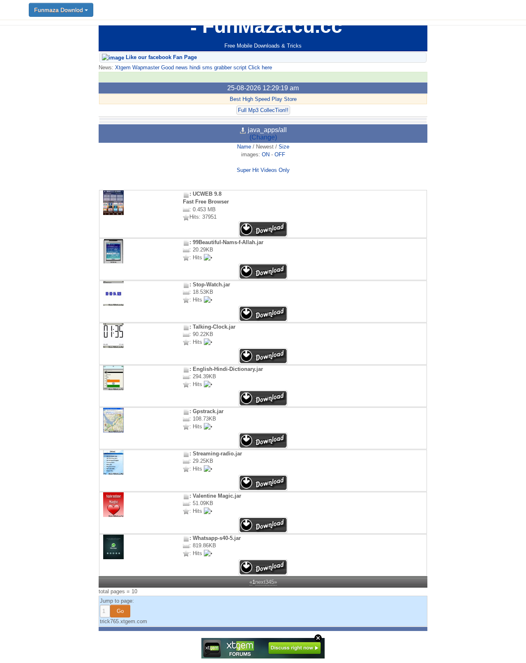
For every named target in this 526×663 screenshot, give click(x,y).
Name (244, 147)
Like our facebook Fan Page (160, 57)
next (260, 582)
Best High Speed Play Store (263, 99)
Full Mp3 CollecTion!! (263, 110)
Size (284, 147)
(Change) (263, 137)
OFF (280, 154)
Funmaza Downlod (59, 10)
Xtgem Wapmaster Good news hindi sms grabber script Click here (192, 67)
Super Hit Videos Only (263, 170)
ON (266, 154)
